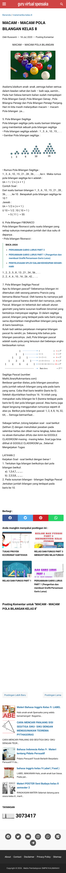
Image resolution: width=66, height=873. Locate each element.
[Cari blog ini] (62, 4)
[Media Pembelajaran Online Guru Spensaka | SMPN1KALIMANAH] (33, 4)
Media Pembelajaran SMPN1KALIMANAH (41, 868)
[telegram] (33, 843)
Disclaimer (29, 857)
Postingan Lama (53, 695)
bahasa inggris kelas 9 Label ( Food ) (38, 768)
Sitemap (57, 857)
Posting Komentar (45, 37)
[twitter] (25, 518)
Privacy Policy (44, 857)
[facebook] (10, 518)
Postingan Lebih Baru (15, 695)
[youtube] (28, 837)
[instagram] (38, 837)
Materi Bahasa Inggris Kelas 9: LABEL (39, 707)
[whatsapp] (56, 518)
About (8, 857)
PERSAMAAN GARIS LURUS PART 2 (27, 250)
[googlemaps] (58, 837)
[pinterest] (40, 518)
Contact (17, 857)
